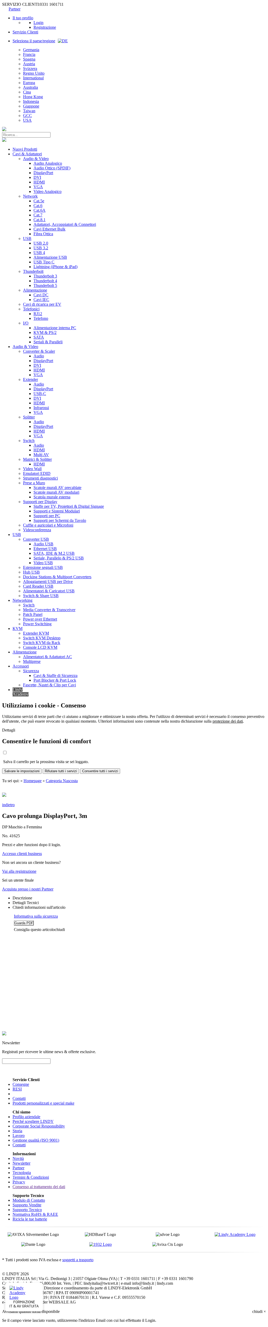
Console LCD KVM (40, 647)
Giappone (31, 106)
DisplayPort (43, 172)
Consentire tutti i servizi (100, 771)
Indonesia (31, 101)
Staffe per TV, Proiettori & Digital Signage (69, 506)
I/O (26, 323)
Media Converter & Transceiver (49, 610)
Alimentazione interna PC (55, 328)
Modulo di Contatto (29, 1200)
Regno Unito (33, 73)
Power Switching (37, 624)
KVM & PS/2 (45, 332)
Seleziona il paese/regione (34, 41)
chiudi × (259, 1311)
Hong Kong (33, 97)
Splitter (29, 417)
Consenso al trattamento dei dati (39, 1186)
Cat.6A (40, 210)
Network (30, 196)
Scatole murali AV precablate (57, 487)
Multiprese (32, 661)
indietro (8, 805)
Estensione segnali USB (43, 567)
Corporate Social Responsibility (39, 1126)
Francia (29, 54)
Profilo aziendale (26, 1116)
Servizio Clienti (25, 32)
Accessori (21, 666)
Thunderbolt (33, 271)
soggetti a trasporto (77, 1260)
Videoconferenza (37, 530)
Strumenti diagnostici (40, 478)
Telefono (41, 318)
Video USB (43, 563)
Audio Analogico (48, 163)
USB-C (40, 393)
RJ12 (38, 313)
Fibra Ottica (43, 234)
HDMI (39, 182)
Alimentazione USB (50, 257)
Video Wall (32, 469)
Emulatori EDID (37, 473)
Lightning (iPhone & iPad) (55, 266)
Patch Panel (32, 614)
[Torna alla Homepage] (4, 129)
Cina (27, 92)
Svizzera (30, 68)
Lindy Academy (21, 692)
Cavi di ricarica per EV (42, 304)
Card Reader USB (38, 586)
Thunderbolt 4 (45, 281)
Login (38, 22)
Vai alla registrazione (19, 871)
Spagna (29, 59)
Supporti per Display (40, 501)
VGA (38, 187)
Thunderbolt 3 (45, 276)
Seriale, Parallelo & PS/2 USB (59, 558)
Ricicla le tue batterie (30, 1219)
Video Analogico (48, 191)
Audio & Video (36, 158)
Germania (31, 50)
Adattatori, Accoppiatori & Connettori (65, 224)
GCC (27, 115)
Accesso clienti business (22, 853)
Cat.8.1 (40, 219)
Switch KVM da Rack (41, 642)
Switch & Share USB (41, 595)
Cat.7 (38, 215)
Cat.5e (39, 201)
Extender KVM (36, 633)
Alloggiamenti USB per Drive (48, 581)
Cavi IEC (41, 299)
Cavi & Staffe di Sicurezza (55, 675)
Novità (18, 1158)
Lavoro (19, 1135)
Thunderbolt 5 (45, 285)
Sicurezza (31, 671)
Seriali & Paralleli (48, 342)
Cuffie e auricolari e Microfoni (48, 525)
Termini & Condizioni (31, 1177)
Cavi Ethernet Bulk (49, 229)
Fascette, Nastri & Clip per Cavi (49, 685)
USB (27, 238)
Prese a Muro (34, 483)
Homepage (33, 780)
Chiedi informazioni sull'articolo (39, 907)
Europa (29, 82)
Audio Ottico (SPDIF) (52, 168)
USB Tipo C (44, 262)
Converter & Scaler (39, 351)
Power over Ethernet (40, 619)
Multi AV (41, 454)
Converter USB (36, 539)
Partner (14, 9)
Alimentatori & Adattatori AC (47, 656)
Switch (29, 440)
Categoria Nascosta (62, 780)
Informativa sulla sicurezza (36, 916)
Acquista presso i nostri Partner (27, 889)
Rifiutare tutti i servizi (61, 771)
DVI (37, 177)
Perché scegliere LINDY (33, 1121)
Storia (17, 1131)
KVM (18, 628)
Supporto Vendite (27, 1205)
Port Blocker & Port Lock (55, 680)
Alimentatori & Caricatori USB (49, 591)
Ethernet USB (45, 548)
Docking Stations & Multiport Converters (57, 577)
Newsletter (21, 1163)
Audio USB (43, 544)
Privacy (19, 1182)
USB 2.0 (41, 243)
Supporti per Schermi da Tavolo (60, 520)
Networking (22, 600)
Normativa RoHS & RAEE (35, 1214)
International (33, 78)
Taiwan (29, 111)
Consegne (21, 1084)
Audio (39, 356)
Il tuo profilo (23, 18)
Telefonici (31, 309)
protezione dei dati (228, 721)
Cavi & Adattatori (27, 154)
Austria (29, 64)
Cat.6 (38, 205)
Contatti (19, 1098)
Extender (30, 379)
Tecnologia (22, 1172)
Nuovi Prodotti (25, 149)
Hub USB (31, 572)
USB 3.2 (41, 248)
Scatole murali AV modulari (56, 492)
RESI (17, 1089)
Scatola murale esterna (52, 497)
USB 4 (39, 252)
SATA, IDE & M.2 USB (54, 553)
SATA (39, 337)
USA (27, 120)
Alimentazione (35, 290)
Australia (30, 87)
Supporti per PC (47, 516)
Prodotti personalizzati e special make (43, 1103)
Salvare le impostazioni (22, 771)
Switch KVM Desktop (41, 638)
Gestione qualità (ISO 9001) (36, 1140)
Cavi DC (41, 295)
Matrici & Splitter (37, 459)
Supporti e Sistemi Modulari (57, 511)
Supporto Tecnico (27, 1209)
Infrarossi (41, 407)
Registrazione (45, 27)
